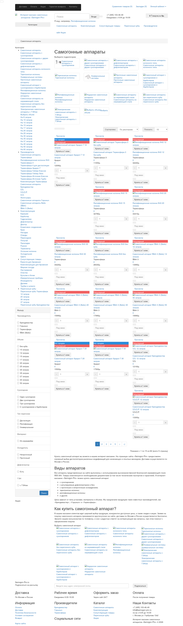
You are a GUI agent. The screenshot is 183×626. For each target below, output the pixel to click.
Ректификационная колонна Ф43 (34, 160)
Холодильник (26, 253)
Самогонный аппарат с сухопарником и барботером (33, 86)
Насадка (24, 232)
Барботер (24, 216)
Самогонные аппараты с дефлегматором (31, 65)
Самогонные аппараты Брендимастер (30, 185)
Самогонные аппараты (67, 25)
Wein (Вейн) (25, 332)
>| (124, 444)
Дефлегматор (26, 221)
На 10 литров (26, 119)
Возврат (18, 618)
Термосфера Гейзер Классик (33, 170)
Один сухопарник (27, 396)
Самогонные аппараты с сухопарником (31, 54)
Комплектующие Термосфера (33, 181)
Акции (43, 6)
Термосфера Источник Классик (34, 176)
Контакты (73, 6)
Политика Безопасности (25, 612)
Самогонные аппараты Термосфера (30, 156)
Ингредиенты (26, 280)
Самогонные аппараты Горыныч (34, 200)
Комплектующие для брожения (34, 264)
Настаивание (26, 270)
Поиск (43, 493)
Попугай (24, 240)
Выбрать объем (27, 114)
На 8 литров (25, 117)
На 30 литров (26, 136)
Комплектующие (88, 25)
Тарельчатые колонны (30, 74)
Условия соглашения (24, 615)
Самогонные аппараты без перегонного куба (32, 105)
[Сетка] (59, 129)
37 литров (24, 302)
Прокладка (25, 243)
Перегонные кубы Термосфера (34, 291)
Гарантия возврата (57, 6)
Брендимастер (26, 322)
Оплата (33, 6)
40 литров (24, 379)
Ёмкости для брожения (30, 261)
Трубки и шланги (27, 286)
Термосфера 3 (26, 162)
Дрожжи (23, 283)
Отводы (23, 235)
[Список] (56, 129)
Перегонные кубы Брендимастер (34, 304)
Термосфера (25, 329)
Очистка (24, 272)
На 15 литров (26, 125)
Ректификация (26, 423)
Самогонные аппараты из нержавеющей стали (31, 99)
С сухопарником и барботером (33, 406)
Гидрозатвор (25, 219)
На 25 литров (26, 133)
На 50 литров (26, 146)
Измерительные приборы (31, 278)
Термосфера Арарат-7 (30, 168)
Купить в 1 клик (62, 151)
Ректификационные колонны (33, 90)
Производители (150, 25)
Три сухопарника (27, 403)
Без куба (23, 346)
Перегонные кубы (132, 25)
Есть (22, 471)
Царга (23, 256)
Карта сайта (20, 623)
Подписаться (140, 585)
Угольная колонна (28, 251)
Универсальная (26, 427)
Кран (22, 229)
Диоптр (23, 224)
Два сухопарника (27, 400)
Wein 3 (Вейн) (26, 208)
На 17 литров (26, 127)
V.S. (22, 189)
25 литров (24, 366)
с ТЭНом (24, 485)
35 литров (24, 373)
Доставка (23, 6)
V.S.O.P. (23, 192)
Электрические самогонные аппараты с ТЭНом (32, 110)
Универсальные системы (31, 77)
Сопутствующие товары (109, 25)
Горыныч (24, 326)
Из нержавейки (26, 440)
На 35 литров (26, 138)
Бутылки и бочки (27, 275)
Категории (32, 24)
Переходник (25, 237)
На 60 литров (26, 149)
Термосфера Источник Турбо (33, 178)
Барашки (24, 213)
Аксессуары (25, 197)
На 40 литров (26, 144)
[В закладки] (56, 174)
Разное (23, 245)
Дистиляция (25, 420)
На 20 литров (26, 130)
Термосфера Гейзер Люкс (31, 173)
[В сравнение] (56, 181)
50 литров (24, 383)
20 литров (24, 296)
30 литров (24, 299)
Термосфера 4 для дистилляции (34, 165)
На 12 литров (26, 122)
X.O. (22, 194)
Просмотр (60, 136)
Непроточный (26, 454)
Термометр (25, 248)
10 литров (24, 349)
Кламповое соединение (30, 227)
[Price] (63, 129)
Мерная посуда (27, 267)
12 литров (24, 294)
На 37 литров (26, 141)
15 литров (24, 356)
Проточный (25, 458)
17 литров (24, 359)
